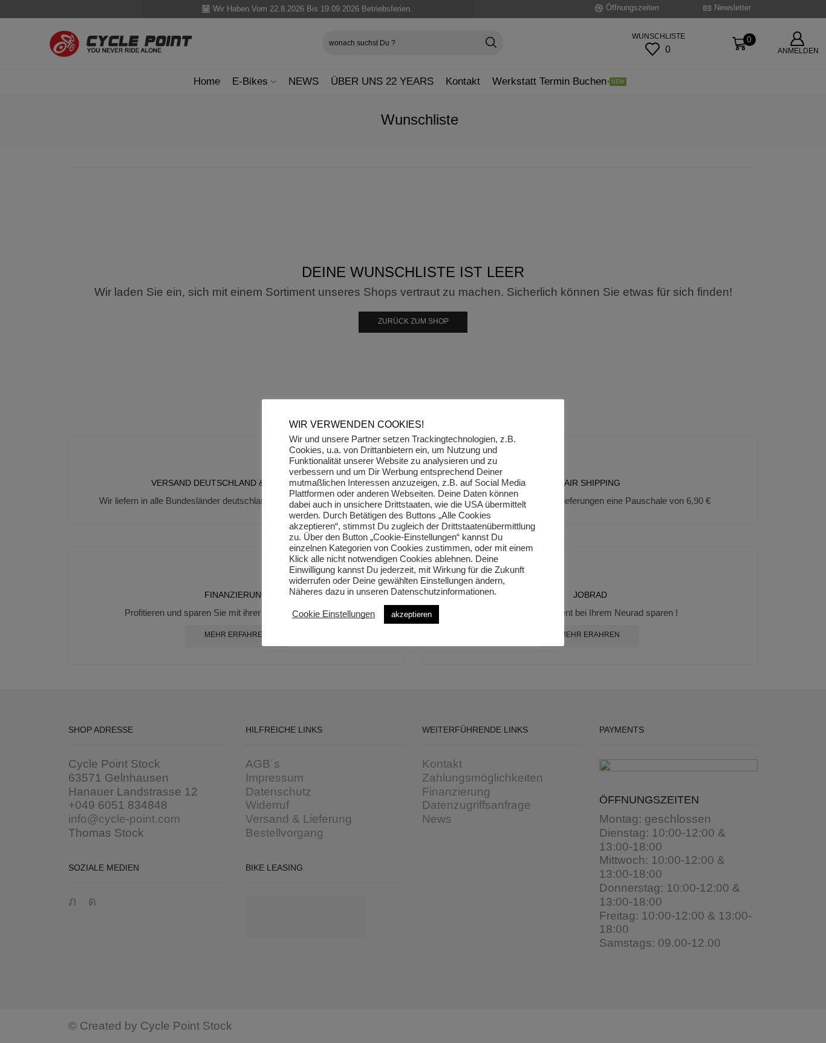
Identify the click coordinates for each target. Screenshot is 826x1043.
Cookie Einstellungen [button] (333, 614)
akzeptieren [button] (411, 614)
